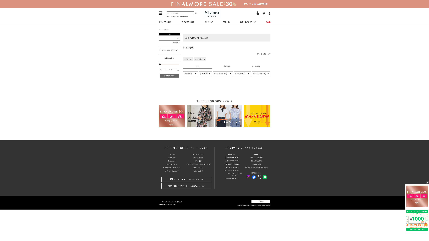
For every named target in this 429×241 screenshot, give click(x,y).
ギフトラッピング (198, 154)
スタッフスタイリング (248, 22)
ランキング (209, 22)
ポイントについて (172, 164)
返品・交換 (198, 161)
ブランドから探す (165, 22)
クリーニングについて (172, 171)
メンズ (186, 59)
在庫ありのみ (166, 50)
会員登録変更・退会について (172, 167)
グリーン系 (198, 59)
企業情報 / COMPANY (232, 161)
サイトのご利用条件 (257, 157)
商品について (172, 161)
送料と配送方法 (198, 158)
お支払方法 (172, 158)
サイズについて (198, 167)
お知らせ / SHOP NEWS (232, 164)
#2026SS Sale (184, 16)
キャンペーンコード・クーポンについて (198, 164)
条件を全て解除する (263, 54)
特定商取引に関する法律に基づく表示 (256, 167)
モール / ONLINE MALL (232, 171)
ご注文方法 (172, 154)
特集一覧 (226, 22)
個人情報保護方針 (256, 161)
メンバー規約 (257, 164)
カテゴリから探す (188, 22)
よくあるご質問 (198, 171)
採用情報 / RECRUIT (232, 178)
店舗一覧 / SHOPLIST (232, 157)
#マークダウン (175, 16)
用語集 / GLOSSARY (232, 167)
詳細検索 (175, 42)
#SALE (168, 16)
